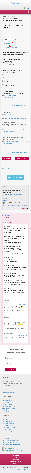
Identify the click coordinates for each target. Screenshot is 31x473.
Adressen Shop (7, 400)
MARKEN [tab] (7, 47)
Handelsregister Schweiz (9, 404)
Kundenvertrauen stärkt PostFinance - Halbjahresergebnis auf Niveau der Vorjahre (15, 238)
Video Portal (6, 412)
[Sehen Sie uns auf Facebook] (6, 448)
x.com (6, 77)
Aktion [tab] (9, 222)
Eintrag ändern (8, 97)
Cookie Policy (17, 469)
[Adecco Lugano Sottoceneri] (6, 114)
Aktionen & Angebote (8, 408)
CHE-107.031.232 (19, 93)
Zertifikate (15, 463)
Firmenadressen (7, 421)
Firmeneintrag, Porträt (8, 423)
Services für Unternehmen (10, 442)
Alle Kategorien (11, 16)
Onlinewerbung (6, 429)
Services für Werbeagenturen (11, 444)
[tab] (4, 222)
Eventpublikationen (8, 425)
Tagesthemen (6, 410)
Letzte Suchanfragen (8, 392)
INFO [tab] (14, 39)
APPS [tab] (21, 47)
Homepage (7, 72)
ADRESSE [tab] (7, 39)
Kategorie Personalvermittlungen (12, 18)
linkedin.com (7, 82)
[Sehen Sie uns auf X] (15, 448)
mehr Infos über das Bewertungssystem (15, 118)
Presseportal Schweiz (8, 406)
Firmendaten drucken (10, 95)
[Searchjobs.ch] (15, 3)
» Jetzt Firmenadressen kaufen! (12, 194)
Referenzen (15, 459)
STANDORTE (8, 43)
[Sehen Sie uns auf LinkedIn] (13, 450)
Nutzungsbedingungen (15, 461)
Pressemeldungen (7, 431)
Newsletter (5, 438)
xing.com (12, 85)
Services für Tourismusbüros (10, 440)
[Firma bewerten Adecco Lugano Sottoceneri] (7, 130)
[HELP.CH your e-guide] (27, 8)
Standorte (7, 158)
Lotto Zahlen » (23, 304)
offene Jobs (5, 391)
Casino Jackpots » (21, 335)
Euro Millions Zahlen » (20, 322)
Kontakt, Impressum (8, 389)
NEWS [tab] (17, 43)
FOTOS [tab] (14, 47)
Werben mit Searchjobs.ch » (20, 105)
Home (4, 16)
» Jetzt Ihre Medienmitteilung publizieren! (15, 205)
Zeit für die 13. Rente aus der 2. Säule (15, 228)
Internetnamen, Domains (9, 427)
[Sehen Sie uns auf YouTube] (20, 450)
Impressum (15, 457)
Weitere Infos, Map (21, 158)
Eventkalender (6, 402)
